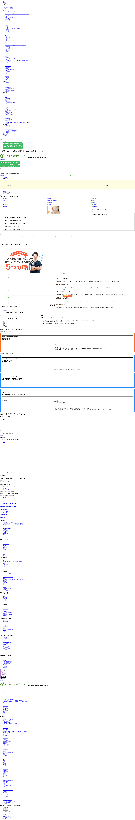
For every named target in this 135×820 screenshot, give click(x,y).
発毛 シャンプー (8, 117)
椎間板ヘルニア (8, 66)
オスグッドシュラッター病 (10, 58)
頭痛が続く (7, 31)
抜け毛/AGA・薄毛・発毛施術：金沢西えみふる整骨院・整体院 (17, 122)
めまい (6, 97)
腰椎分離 (6, 62)
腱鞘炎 (6, 52)
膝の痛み (6, 89)
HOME (2, 501)
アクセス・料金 (5, 692)
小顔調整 (6, 38)
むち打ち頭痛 (7, 125)
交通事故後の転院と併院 (9, 129)
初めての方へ (4, 509)
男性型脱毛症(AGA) (8, 111)
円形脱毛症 (7, 123)
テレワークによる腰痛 (9, 55)
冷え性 (4, 622)
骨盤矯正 (6, 16)
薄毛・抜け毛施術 (8, 110)
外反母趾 (6, 70)
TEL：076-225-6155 (6, 498)
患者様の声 (5, 135)
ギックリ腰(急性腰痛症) (9, 69)
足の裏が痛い (7, 82)
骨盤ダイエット (8, 15)
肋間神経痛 (7, 77)
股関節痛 (6, 68)
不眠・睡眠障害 (8, 99)
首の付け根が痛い (8, 30)
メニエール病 (7, 104)
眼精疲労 (6, 39)
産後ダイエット (8, 21)
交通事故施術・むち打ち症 (10, 131)
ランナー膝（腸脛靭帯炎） (10, 88)
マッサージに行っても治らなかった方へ (12, 28)
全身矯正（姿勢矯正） (9, 17)
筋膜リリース (7, 24)
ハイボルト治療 (8, 20)
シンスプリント (8, 87)
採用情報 (4, 137)
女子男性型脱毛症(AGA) (9, 112)
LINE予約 (4, 488)
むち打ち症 (7, 132)
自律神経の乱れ (8, 101)
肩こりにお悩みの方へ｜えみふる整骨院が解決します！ (15, 45)
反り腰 (6, 56)
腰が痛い (6, 59)
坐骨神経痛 (7, 63)
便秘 (5, 93)
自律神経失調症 (8, 94)
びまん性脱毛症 (8, 113)
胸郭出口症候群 (8, 48)
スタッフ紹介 (5, 133)
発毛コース (7, 108)
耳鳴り (6, 100)
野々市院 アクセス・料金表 (8, 8)
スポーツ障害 (7, 71)
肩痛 (3, 560)
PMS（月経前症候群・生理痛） (10, 102)
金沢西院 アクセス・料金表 (8, 7)
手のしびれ (5, 632)
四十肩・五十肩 (8, 50)
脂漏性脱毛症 (7, 118)
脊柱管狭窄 (7, 76)
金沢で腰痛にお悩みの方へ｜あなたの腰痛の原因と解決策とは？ (17, 14)
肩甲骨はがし (7, 18)
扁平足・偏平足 (5, 609)
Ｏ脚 (5, 86)
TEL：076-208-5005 (6, 489)
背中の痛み (7, 78)
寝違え (6, 41)
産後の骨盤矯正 (8, 67)
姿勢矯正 (6, 79)
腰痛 (3, 583)
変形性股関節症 (8, 57)
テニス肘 (6, 51)
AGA (6, 121)
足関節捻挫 (7, 91)
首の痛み (6, 36)
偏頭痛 (6, 40)
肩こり (6, 49)
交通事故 (4, 660)
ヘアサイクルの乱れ (8, 119)
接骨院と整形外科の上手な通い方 (11, 130)
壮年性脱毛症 (7, 120)
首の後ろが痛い (8, 29)
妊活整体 (6, 25)
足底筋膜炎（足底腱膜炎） (10, 90)
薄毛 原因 (4, 645)
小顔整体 (6, 26)
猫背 (5, 80)
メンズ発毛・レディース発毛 (10, 11)
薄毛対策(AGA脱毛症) (9, 114)
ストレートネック (8, 37)
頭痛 (5, 35)
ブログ (4, 136)
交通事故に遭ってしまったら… (10, 126)
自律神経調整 (7, 19)
